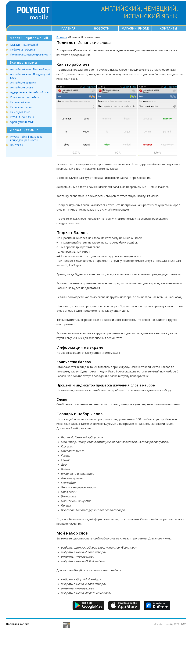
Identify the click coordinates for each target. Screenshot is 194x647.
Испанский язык (20, 102)
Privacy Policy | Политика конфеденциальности (26, 138)
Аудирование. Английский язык (30, 92)
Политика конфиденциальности (30, 54)
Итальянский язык (22, 117)
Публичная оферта (22, 49)
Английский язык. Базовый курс (30, 69)
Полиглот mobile (17, 624)
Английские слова (21, 87)
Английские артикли (23, 82)
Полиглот (61, 37)
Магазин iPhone (135, 28)
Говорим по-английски (24, 97)
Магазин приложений (24, 44)
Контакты (168, 28)
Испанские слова (21, 107)
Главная (68, 28)
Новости (102, 28)
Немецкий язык (20, 112)
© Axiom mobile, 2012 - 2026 (170, 624)
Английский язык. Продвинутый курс (30, 75)
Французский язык (22, 122)
